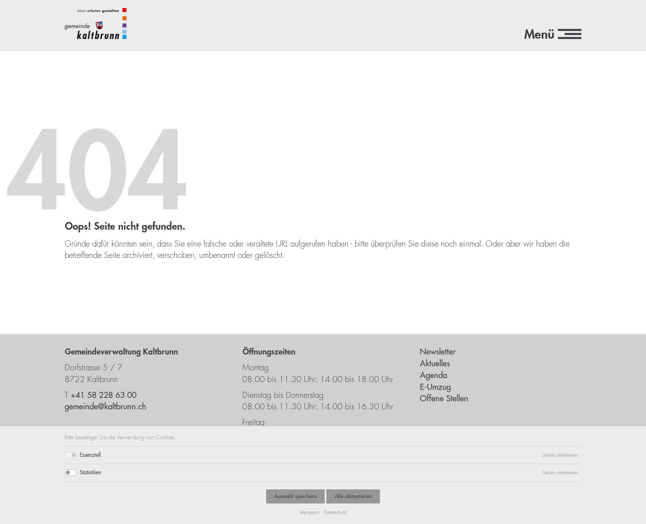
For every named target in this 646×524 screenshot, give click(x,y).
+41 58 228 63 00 (104, 395)
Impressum (309, 512)
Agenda (433, 375)
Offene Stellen (444, 399)
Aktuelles (435, 364)
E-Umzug (435, 387)
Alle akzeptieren (353, 496)
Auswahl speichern (295, 496)
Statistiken (90, 472)
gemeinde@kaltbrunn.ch (105, 407)
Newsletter (438, 352)
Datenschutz (335, 512)
